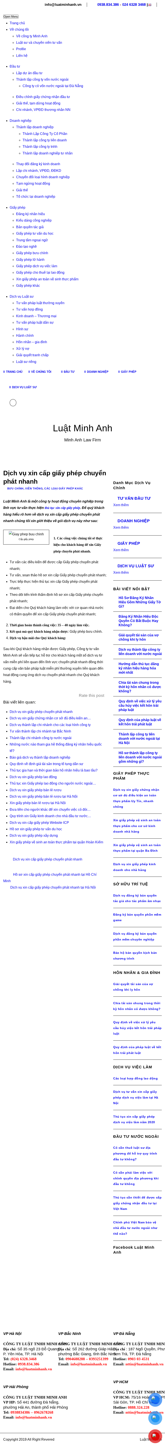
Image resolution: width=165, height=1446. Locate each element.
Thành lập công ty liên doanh (45, 140)
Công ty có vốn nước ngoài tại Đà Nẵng (53, 86)
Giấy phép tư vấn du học (34, 233)
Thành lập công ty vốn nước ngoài (42, 79)
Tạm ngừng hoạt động (33, 183)
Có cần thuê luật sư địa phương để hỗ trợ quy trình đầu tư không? (135, 1153)
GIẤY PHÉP (129, 543)
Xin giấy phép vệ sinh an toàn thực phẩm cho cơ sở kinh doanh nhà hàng (137, 825)
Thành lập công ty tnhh (40, 146)
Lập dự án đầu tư (29, 73)
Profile (21, 49)
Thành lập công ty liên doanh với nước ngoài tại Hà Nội (139, 738)
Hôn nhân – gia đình (31, 342)
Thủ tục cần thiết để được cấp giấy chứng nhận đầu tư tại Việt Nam (137, 1203)
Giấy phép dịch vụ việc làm (36, 266)
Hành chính (25, 335)
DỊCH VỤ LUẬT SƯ (136, 566)
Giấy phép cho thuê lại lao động (40, 272)
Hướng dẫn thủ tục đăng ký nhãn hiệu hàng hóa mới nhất (139, 668)
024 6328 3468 (134, 5)
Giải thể (22, 190)
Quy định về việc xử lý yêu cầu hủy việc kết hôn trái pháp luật (140, 705)
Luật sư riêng (26, 362)
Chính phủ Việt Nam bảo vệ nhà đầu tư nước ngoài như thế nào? (135, 1228)
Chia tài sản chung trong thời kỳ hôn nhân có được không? (140, 687)
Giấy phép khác (28, 285)
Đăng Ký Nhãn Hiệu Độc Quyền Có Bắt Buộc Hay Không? (138, 621)
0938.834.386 (108, 5)
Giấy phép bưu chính (32, 253)
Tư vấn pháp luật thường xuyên (40, 303)
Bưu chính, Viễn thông (25, 488)
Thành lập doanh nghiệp (34, 127)
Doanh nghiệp (20, 120)
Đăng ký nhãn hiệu (30, 214)
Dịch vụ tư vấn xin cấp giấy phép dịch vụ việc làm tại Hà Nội (135, 1097)
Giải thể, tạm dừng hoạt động (38, 103)
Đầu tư (15, 66)
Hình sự (22, 329)
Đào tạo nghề (26, 246)
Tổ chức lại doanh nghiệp (35, 196)
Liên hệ (22, 55)
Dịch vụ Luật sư (22, 296)
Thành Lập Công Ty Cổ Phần (45, 134)
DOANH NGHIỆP (134, 521)
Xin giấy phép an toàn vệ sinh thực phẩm (47, 279)
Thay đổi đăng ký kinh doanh (38, 164)
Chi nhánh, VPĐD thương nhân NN (43, 110)
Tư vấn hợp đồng (29, 309)
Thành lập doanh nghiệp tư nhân (48, 153)
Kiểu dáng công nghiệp (34, 220)
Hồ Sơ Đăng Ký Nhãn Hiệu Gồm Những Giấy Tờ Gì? (140, 602)
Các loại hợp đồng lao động (135, 1078)
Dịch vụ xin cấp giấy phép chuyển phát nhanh (47, 859)
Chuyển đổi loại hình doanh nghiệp (43, 177)
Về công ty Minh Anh (31, 36)
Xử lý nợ (22, 348)
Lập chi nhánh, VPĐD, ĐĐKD (38, 170)
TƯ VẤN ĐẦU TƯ (134, 498)
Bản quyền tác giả (30, 227)
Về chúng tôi (19, 29)
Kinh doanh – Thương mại (36, 316)
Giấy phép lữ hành (30, 259)
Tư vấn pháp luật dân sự (35, 322)
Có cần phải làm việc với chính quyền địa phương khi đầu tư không (136, 1178)
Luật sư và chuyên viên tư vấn (39, 42)
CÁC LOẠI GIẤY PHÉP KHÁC (63, 488)
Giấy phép (17, 207)
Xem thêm (121, 505)
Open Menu (11, 16)
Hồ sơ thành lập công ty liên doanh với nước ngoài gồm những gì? (140, 757)
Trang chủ (17, 23)
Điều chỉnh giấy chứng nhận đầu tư (43, 97)
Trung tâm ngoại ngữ (32, 240)
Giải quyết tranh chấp (32, 355)
